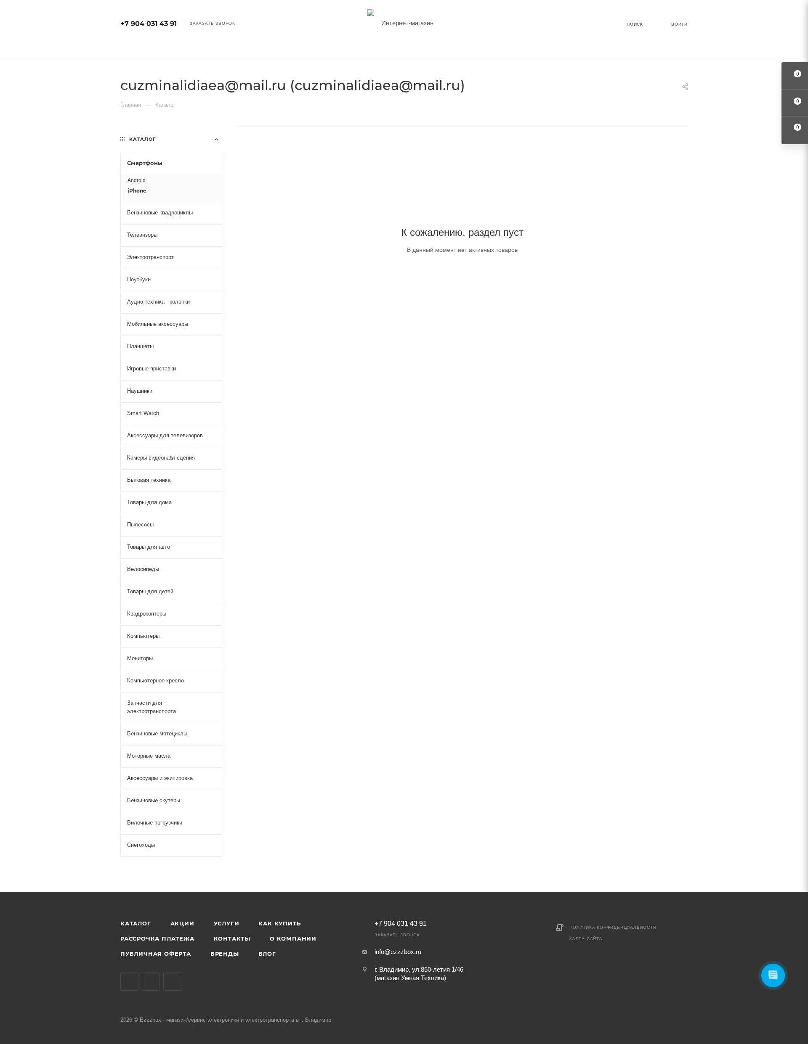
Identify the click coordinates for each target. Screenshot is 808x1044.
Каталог (135, 923)
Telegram (172, 982)
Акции (182, 923)
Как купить (279, 923)
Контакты (232, 938)
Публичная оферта (155, 953)
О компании (293, 938)
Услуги (226, 923)
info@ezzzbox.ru (398, 951)
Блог (267, 953)
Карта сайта (586, 938)
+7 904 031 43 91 (148, 24)
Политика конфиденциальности (612, 927)
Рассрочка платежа (157, 938)
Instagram (151, 982)
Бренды (224, 953)
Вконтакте (129, 982)
